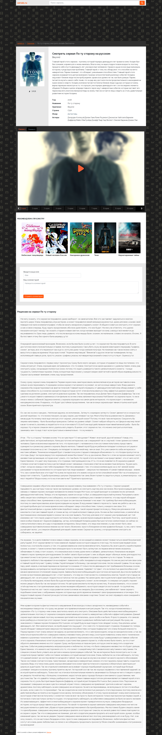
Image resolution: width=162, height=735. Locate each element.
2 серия (35, 208)
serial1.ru (22, 3)
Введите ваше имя (31, 272)
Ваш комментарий (31, 280)
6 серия (82, 208)
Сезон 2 (31, 129)
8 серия (106, 208)
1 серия (23, 208)
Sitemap (49, 732)
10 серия (130, 208)
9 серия (118, 208)
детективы (72, 114)
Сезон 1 (22, 129)
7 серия (94, 208)
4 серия (58, 208)
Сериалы (30, 43)
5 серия (70, 208)
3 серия (46, 208)
